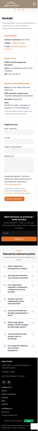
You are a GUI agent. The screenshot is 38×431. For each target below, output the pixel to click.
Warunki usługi (19, 193)
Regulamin (6, 419)
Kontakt (5, 411)
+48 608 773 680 (18, 43)
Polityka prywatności (10, 423)
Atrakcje (5, 405)
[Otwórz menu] (34, 4)
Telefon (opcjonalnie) (12, 147)
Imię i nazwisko (10, 128)
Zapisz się (19, 239)
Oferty (4, 398)
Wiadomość (9, 156)
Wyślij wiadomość (14, 199)
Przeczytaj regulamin (12, 184)
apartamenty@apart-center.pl (13, 383)
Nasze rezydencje (9, 401)
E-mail (7, 138)
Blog (3, 408)
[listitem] (19, 267)
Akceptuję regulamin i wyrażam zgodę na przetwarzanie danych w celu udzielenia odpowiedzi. (18, 179)
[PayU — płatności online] (28, 428)
